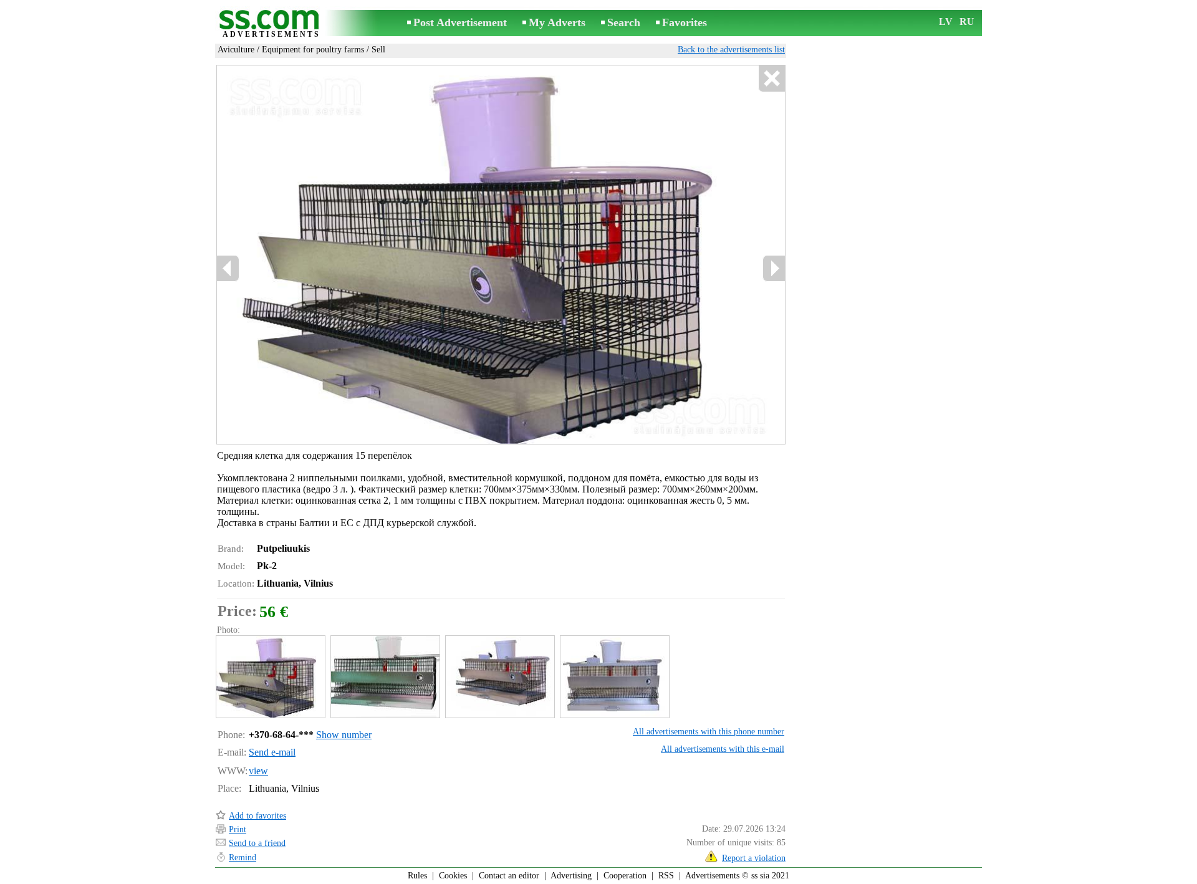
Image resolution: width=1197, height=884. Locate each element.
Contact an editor (509, 875)
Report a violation (754, 858)
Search (623, 22)
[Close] (771, 78)
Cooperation (625, 875)
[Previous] (228, 268)
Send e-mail (272, 752)
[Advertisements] (271, 24)
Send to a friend (257, 843)
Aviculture (236, 49)
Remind (242, 857)
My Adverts (557, 22)
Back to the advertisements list (731, 49)
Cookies (453, 875)
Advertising (571, 875)
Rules (417, 875)
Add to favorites (257, 815)
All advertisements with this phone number (708, 731)
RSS (666, 875)
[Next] (773, 268)
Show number (344, 734)
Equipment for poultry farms (313, 49)
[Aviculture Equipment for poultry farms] (270, 676)
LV (946, 21)
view (258, 771)
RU (966, 21)
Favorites (684, 22)
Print (237, 829)
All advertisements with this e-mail (722, 749)
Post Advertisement (460, 22)
